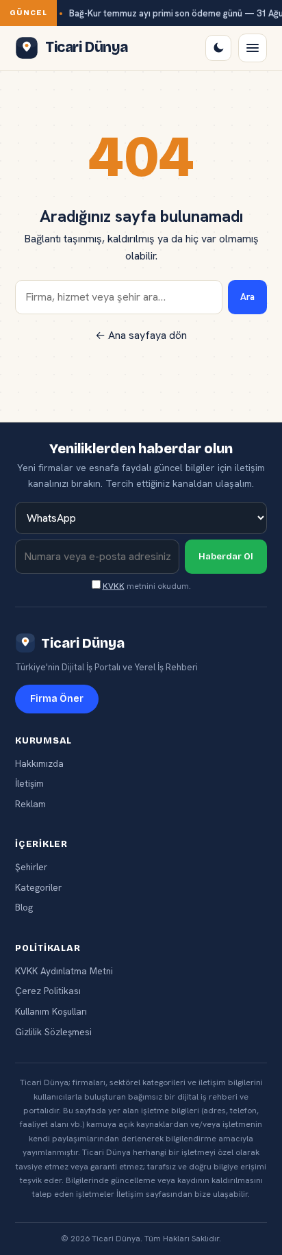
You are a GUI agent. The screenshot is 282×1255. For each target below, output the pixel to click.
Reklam (30, 804)
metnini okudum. (147, 586)
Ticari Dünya (83, 643)
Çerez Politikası (48, 991)
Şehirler (31, 867)
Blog (24, 907)
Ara (247, 297)
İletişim (29, 783)
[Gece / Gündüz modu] (218, 48)
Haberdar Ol (225, 556)
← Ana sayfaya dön (141, 335)
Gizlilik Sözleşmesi (53, 1032)
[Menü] (252, 48)
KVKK (114, 586)
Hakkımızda (39, 763)
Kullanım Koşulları (51, 1011)
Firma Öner (57, 699)
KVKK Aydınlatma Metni (64, 971)
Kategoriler (38, 887)
